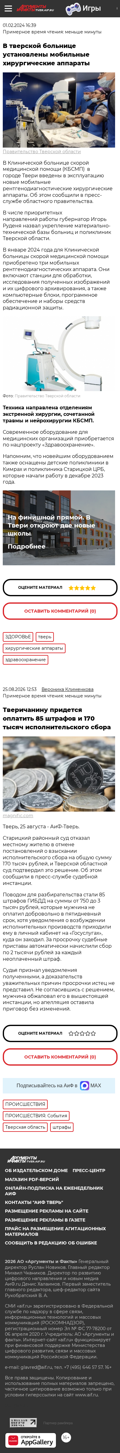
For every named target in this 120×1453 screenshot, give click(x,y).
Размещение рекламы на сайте (46, 1211)
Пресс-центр (89, 1170)
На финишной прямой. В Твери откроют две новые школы (51, 525)
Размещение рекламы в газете (45, 1220)
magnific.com (18, 815)
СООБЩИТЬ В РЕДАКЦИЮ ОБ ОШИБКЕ (51, 1243)
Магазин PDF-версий (32, 1179)
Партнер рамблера (58, 1423)
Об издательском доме (36, 1170)
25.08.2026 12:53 (20, 689)
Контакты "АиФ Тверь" (34, 1202)
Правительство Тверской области (42, 151)
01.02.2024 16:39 (19, 25)
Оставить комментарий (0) (60, 611)
